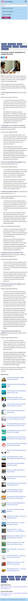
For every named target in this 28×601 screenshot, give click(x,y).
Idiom (17, 579)
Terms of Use (22, 599)
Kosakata (18, 577)
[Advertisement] (14, 30)
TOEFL (23, 579)
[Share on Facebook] (2, 58)
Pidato (24, 577)
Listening (4, 577)
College (19, 44)
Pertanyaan (23, 46)
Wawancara (5, 49)
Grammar (11, 577)
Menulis (12, 579)
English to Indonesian (7, 8)
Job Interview (11, 44)
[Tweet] (4, 58)
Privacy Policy (16, 599)
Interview (15, 46)
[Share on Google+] (6, 58)
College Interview (6, 46)
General (4, 44)
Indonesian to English (7, 11)
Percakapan (5, 579)
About (11, 599)
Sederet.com (4, 599)
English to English (6, 14)
